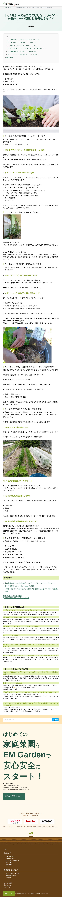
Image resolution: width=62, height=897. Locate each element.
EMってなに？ (10, 857)
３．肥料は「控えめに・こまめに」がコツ (21, 45)
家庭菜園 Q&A (8, 885)
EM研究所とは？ (11, 859)
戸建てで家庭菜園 (11, 876)
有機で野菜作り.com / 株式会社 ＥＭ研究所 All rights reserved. (33, 893)
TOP (5, 849)
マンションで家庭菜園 (12, 874)
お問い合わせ (8, 887)
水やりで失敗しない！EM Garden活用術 (19, 586)
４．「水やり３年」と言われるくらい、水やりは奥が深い (26, 48)
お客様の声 (9, 865)
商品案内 (8, 863)
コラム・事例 (8, 883)
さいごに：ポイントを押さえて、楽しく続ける (23, 54)
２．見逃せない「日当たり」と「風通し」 (21, 42)
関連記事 (9, 57)
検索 (55, 720)
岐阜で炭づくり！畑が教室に (13, 596)
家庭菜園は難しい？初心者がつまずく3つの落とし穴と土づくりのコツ (30, 583)
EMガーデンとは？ (13, 796)
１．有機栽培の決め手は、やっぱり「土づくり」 (24, 39)
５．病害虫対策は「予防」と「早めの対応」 (22, 51)
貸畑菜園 (8, 878)
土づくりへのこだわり (12, 861)
